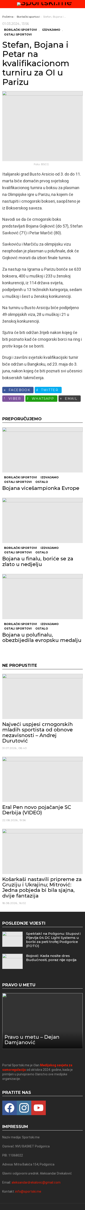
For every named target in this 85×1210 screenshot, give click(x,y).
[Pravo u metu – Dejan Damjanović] (42, 1021)
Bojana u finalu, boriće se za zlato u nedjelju (37, 561)
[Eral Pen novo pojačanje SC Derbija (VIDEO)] (42, 779)
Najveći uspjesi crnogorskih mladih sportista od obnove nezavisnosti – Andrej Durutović (37, 732)
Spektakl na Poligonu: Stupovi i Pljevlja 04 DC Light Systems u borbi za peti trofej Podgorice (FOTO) (53, 939)
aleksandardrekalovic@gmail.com (36, 1182)
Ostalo (41, 482)
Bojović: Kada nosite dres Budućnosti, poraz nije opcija (51, 958)
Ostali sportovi (18, 482)
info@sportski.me (28, 1191)
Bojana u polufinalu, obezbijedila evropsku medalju (41, 637)
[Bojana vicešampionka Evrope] (42, 449)
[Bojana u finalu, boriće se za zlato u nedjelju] (42, 520)
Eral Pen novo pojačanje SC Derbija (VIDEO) (36, 810)
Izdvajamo (50, 477)
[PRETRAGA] (81, 4)
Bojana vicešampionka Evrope (40, 488)
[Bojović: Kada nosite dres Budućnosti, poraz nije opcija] (12, 961)
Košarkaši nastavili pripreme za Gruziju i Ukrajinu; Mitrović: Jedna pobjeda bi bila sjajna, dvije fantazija (42, 887)
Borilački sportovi (20, 477)
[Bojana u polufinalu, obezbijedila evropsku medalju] (42, 596)
